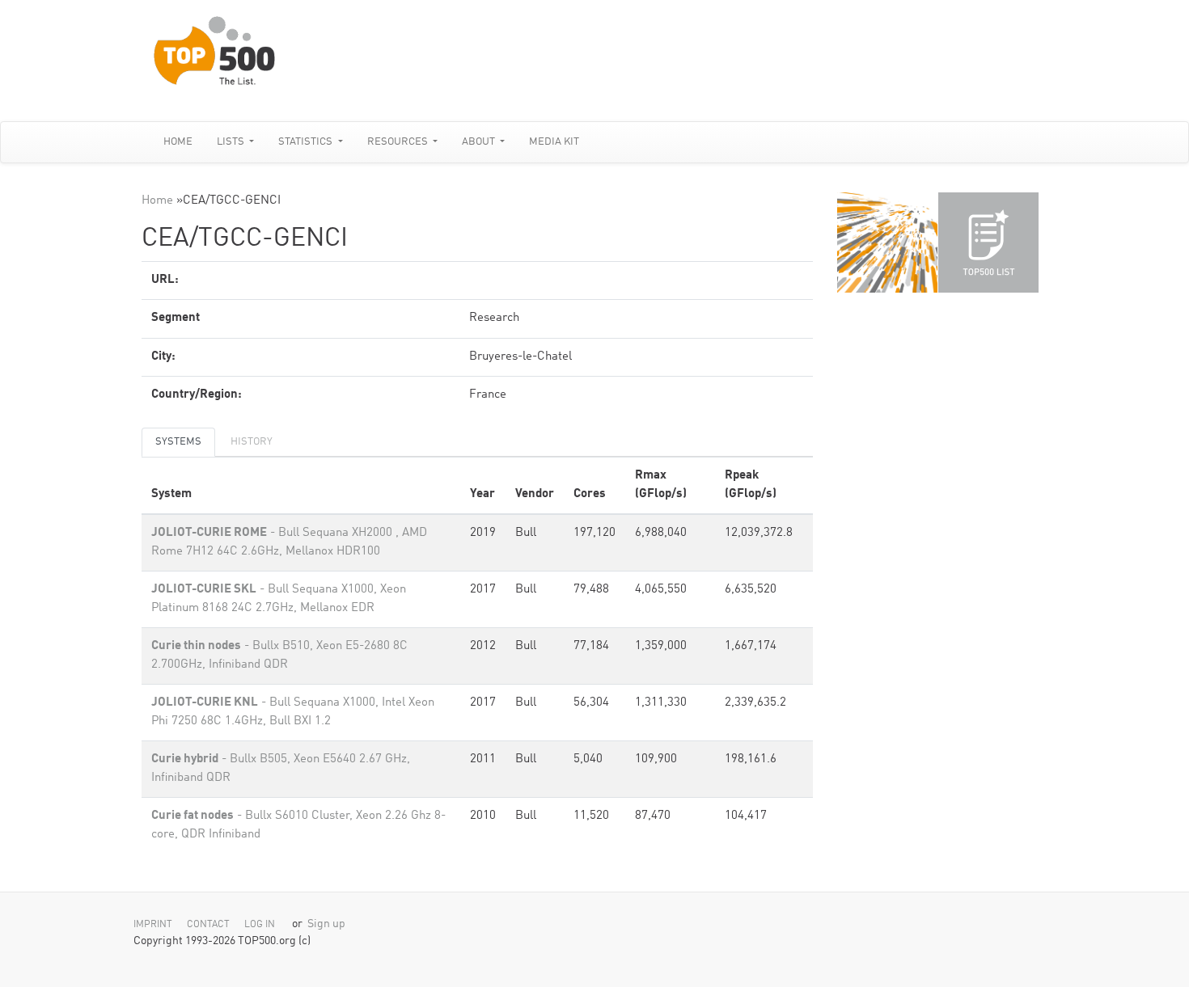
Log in (259, 925)
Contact (208, 925)
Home (178, 142)
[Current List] (988, 242)
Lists (232, 142)
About (479, 142)
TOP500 (887, 242)
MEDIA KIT (554, 142)
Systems (178, 442)
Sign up (326, 924)
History (252, 442)
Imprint (152, 925)
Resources (398, 142)
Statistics (306, 142)
